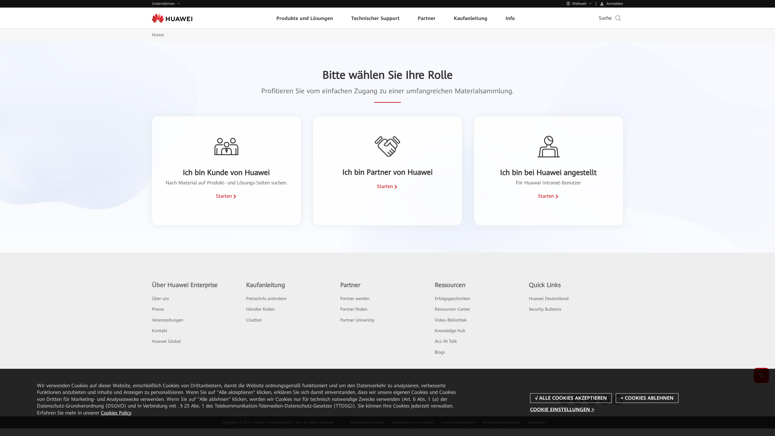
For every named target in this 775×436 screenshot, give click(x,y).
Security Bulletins (545, 309)
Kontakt (159, 330)
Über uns (160, 298)
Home (158, 34)
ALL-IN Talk (446, 341)
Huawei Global (166, 341)
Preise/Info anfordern (266, 298)
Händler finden (260, 309)
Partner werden (354, 298)
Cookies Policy (116, 413)
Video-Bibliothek (451, 320)
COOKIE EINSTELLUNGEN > (562, 409)
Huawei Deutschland (549, 298)
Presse (158, 309)
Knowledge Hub (450, 330)
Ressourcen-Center (452, 309)
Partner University (357, 320)
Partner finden (353, 309)
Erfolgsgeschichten (452, 298)
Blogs (440, 352)
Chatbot (254, 320)
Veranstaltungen (167, 320)
